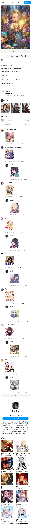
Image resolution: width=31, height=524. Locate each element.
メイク (7, 75)
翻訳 (1, 85)
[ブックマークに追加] (21, 56)
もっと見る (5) (15, 396)
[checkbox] (5, 124)
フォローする (15, 418)
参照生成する (15, 52)
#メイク (2, 79)
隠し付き (8, 124)
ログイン (27, 2)
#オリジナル (14, 79)
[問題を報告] (18, 144)
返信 (23, 144)
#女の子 (7, 79)
